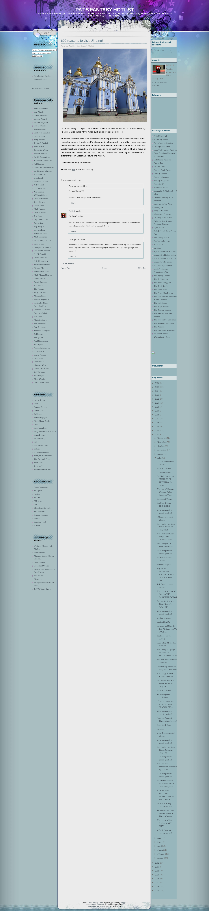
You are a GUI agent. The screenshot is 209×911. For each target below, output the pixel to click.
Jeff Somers (38, 333)
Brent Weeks (39, 361)
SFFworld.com (40, 552)
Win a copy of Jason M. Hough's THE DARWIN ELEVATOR (167, 594)
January (160, 857)
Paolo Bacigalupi (41, 122)
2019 (157, 410)
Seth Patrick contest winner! (165, 586)
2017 (157, 418)
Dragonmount (39, 562)
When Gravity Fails (162, 337)
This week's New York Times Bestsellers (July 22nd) (166, 526)
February (161, 853)
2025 (157, 387)
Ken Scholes (39, 316)
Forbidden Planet (161, 187)
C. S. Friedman (40, 188)
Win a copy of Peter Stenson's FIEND (165, 675)
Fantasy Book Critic (162, 170)
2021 (157, 402)
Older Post (142, 268)
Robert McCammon (42, 250)
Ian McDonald (40, 254)
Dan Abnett (38, 111)
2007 (157, 882)
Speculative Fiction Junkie (165, 254)
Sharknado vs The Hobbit (164, 637)
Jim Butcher (39, 146)
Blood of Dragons (164, 564)
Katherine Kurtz (40, 233)
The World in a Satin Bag (164, 330)
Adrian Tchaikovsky (42, 347)
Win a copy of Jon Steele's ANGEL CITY (164, 823)
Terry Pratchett (40, 292)
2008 (157, 878)
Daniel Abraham (40, 115)
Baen (36, 403)
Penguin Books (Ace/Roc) (45, 431)
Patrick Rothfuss (41, 302)
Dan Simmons (39, 327)
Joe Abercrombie (41, 108)
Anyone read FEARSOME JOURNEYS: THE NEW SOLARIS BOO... (165, 574)
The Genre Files (160, 289)
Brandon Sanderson (42, 309)
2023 (157, 395)
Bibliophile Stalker (162, 146)
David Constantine (42, 157)
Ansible (37, 494)
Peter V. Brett (39, 136)
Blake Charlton (40, 153)
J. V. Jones (38, 216)
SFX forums (38, 575)
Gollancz (37, 414)
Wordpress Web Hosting (97, 906)
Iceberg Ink (158, 207)
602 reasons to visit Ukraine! (82, 41)
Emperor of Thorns (164, 499)
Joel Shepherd (40, 323)
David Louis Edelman (43, 170)
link (73, 169)
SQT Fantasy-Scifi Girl (163, 265)
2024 (157, 391)
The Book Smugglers (162, 282)
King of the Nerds (161, 210)
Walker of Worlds (161, 333)
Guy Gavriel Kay (41, 219)
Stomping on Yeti (161, 272)
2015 (157, 426)
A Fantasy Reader (161, 139)
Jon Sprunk (38, 337)
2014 (157, 430)
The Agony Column (162, 275)
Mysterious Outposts (162, 214)
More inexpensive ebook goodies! (164, 511)
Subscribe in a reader (40, 88)
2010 (157, 870)
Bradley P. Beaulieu (42, 132)
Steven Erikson (40, 174)
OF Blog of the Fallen (163, 217)
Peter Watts (38, 358)
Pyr (35, 441)
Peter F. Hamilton (41, 198)
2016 (157, 422)
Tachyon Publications (43, 455)
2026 (157, 383)
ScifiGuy (157, 247)
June (159, 838)
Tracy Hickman (40, 202)
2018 (157, 414)
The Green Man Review (164, 293)
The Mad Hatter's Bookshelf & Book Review (165, 298)
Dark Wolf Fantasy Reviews (165, 149)
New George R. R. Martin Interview (165, 545)
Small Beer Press (41, 445)
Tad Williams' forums (42, 589)
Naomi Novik (39, 278)
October (160, 446)
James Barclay (40, 129)
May (159, 842)
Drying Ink (158, 163)
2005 (157, 890)
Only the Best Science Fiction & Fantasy (163, 223)
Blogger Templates (97, 905)
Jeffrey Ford (39, 184)
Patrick (72, 210)
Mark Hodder (39, 209)
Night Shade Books (42, 421)
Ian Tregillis (39, 351)
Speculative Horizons (163, 261)
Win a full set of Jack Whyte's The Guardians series (165, 536)
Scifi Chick (158, 244)
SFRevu (37, 518)
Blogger (123, 903)
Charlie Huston (40, 212)
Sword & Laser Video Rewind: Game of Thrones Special (165, 813)
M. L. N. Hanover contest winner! (164, 831)
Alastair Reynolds (41, 299)
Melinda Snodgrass (42, 330)
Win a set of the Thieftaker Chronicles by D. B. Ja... (167, 766)
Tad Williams (39, 372)
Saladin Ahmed (40, 118)
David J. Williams (41, 368)
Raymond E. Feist (41, 181)
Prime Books (39, 434)
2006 (157, 886)
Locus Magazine (41, 487)
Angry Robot (39, 400)
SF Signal (38, 490)
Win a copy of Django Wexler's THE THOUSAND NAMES (167, 652)
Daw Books (38, 410)
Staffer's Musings (161, 268)
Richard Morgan (41, 268)
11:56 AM (72, 203)
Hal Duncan (39, 164)
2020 (157, 406)
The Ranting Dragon (162, 309)
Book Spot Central (41, 565)
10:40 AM (72, 256)
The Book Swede (161, 286)
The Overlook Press (42, 459)
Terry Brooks (39, 139)
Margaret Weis (40, 365)
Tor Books (38, 462)
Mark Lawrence (40, 236)
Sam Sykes (38, 344)
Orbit (36, 424)
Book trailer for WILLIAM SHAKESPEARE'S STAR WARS (165, 795)
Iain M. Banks (40, 125)
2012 (157, 862)
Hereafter (160, 729)
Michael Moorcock (42, 264)
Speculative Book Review (164, 251)
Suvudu (37, 525)
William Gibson (40, 195)
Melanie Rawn (40, 295)
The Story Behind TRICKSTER (164, 504)
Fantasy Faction (160, 173)
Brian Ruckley (40, 306)
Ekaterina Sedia (40, 320)
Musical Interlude (164, 468)
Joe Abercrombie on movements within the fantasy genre (165, 783)
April (159, 846)
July (159, 457)
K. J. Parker (38, 285)
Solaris (37, 448)
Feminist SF (159, 184)
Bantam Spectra (40, 407)
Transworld (38, 466)
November (161, 442)
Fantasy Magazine (161, 180)
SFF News (38, 501)
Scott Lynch (39, 243)
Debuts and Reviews (162, 159)
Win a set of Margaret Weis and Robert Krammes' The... (165, 492)
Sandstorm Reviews (162, 241)
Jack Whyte (39, 375)
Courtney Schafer (41, 313)
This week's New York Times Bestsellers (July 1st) (166, 749)
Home (104, 268)
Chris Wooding (40, 379)
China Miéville (40, 257)
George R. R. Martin (42, 247)
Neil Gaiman (39, 191)
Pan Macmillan (40, 427)
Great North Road (164, 725)
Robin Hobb (39, 205)
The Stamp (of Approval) (164, 323)
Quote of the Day (164, 472)
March (160, 849)
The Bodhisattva (161, 279)
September (161, 450)
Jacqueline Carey (41, 150)
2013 (157, 434)
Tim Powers (39, 288)
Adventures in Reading (163, 142)
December (161, 438)
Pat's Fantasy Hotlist (104, 10)
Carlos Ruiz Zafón (41, 382)
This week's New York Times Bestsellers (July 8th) (166, 683)
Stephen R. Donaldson (43, 160)
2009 (157, 874)
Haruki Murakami (41, 271)
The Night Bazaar (161, 306)
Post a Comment (67, 263)
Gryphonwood (40, 521)
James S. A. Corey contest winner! (164, 805)
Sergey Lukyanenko (42, 240)
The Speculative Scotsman (165, 319)
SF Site (37, 497)
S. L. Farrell (38, 177)
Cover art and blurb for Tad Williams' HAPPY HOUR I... (167, 628)
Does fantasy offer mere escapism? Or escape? (167, 668)
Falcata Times (159, 166)
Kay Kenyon (39, 226)
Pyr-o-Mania (159, 227)
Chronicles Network (42, 508)
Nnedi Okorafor (40, 281)
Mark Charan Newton (43, 275)
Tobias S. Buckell (41, 143)
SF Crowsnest (39, 511)
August (160, 454)
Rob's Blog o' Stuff (161, 237)
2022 (157, 398)
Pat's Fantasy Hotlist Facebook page (42, 77)
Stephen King (39, 229)
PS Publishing (40, 438)
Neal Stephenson (41, 341)
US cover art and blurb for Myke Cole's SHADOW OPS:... (166, 704)
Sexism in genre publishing (163, 696)
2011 (157, 866)
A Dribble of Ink (160, 136)
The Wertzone (159, 326)
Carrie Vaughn (40, 354)
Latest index (159, 50)
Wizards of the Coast (42, 469)
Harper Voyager (40, 417)
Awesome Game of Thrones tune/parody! (167, 719)
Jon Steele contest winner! (164, 559)
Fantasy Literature (161, 177)
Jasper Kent (38, 222)
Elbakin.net (39, 579)
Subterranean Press (41, 452)
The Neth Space (160, 303)
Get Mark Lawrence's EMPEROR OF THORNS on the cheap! (165, 481)
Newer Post (65, 268)
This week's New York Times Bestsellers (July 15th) (166, 604)
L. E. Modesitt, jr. (41, 261)
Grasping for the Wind (163, 203)
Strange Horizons (41, 515)
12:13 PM (72, 231)
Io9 (35, 504)
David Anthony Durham (44, 167)
